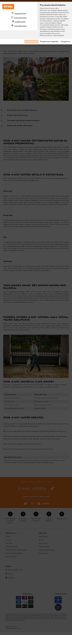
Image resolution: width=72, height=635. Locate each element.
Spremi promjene (31, 42)
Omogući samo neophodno (49, 42)
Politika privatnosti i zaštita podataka (52, 35)
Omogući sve (65, 42)
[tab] (18, 13)
